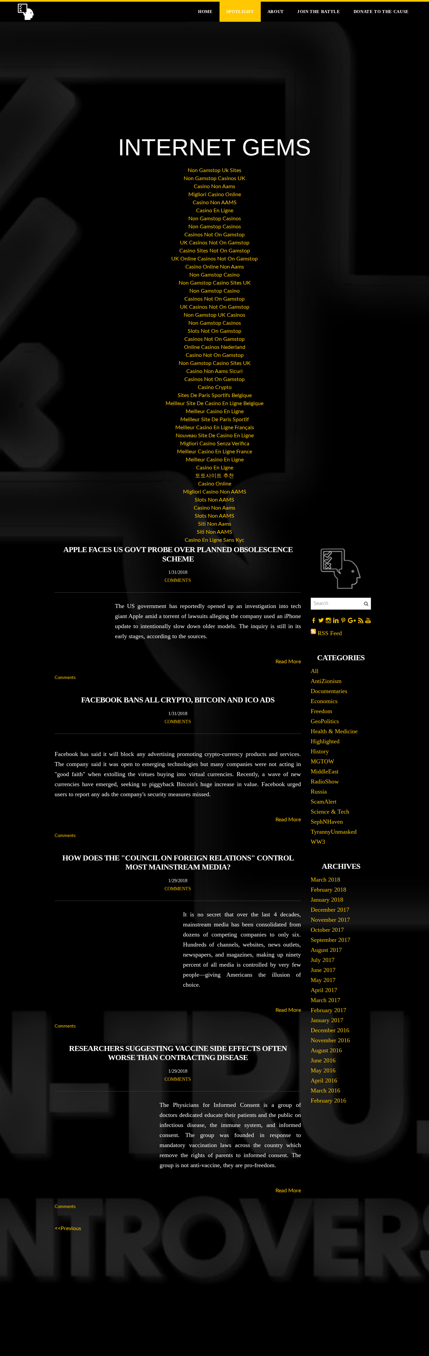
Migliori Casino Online (214, 194)
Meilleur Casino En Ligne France (214, 451)
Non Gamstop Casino (214, 275)
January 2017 (327, 1020)
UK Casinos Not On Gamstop (214, 242)
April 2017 (324, 990)
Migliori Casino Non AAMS (214, 492)
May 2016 (323, 1070)
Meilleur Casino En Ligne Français (214, 427)
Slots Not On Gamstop (214, 331)
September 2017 (330, 939)
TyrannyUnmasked (334, 831)
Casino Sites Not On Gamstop (214, 250)
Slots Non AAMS (214, 500)
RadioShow (325, 781)
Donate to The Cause (381, 11)
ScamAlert (323, 801)
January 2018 (327, 899)
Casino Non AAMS (215, 202)
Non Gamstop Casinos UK (214, 178)
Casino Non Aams (214, 186)
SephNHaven (327, 821)
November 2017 (330, 919)
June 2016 (323, 1060)
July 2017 (322, 960)
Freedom (321, 711)
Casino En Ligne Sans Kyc (214, 540)
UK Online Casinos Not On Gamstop (214, 258)
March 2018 (325, 879)
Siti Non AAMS (214, 532)
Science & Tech (330, 811)
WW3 (318, 841)
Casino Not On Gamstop (215, 355)
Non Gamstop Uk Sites (214, 170)
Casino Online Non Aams (214, 267)
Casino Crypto (215, 387)
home (205, 11)
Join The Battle (318, 11)
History (320, 751)
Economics (324, 701)
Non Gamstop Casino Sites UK (215, 283)
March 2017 (325, 1000)
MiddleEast (325, 771)
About (275, 11)
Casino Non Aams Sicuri (214, 371)
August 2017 (326, 950)
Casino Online (214, 483)
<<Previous (68, 1228)
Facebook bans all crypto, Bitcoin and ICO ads (177, 700)
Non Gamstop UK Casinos (214, 315)
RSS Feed (330, 633)
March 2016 (325, 1090)
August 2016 (326, 1050)
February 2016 (328, 1100)
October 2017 (327, 929)
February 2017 (328, 1010)
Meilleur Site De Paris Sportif (214, 419)
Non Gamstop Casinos (214, 218)
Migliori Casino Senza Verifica (214, 443)
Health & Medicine (334, 731)
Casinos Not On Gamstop (214, 234)
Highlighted (325, 741)
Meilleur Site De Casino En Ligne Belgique (214, 403)
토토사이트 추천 (214, 475)
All (314, 671)
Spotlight (240, 11)
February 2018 (328, 889)
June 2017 (323, 970)
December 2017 (330, 909)
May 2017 (323, 980)
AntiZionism (326, 681)
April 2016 (324, 1080)
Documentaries (329, 691)
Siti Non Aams (214, 524)
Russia (319, 791)
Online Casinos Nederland (214, 347)
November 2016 (330, 1040)
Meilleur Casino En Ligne (215, 411)
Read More (288, 661)
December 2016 (330, 1030)
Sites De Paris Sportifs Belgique (215, 395)
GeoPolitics (325, 721)
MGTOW (322, 761)
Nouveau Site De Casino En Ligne (215, 435)
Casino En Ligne (214, 210)
